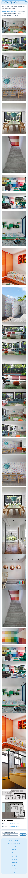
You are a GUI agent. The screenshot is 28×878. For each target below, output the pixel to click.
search (14, 846)
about (14, 849)
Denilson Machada (15, 826)
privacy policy (14, 856)
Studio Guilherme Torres (8, 11)
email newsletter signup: (8, 832)
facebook (14, 862)
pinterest (14, 859)
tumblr (14, 869)
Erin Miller (5, 8)
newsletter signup (14, 843)
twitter (14, 865)
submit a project (14, 840)
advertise (14, 853)
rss (14, 872)
